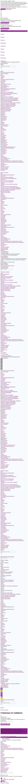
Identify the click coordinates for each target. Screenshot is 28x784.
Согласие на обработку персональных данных (11, 160)
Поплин (2, 123)
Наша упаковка (4, 159)
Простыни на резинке (6, 224)
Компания (3, 234)
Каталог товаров (4, 172)
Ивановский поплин (5, 191)
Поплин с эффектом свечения (8, 190)
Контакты (3, 250)
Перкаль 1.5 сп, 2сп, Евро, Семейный (9, 184)
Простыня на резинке (6, 214)
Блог (2, 155)
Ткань (2, 193)
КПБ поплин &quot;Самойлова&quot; (9, 186)
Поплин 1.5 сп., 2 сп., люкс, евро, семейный (10, 102)
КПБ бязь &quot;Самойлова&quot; (8, 178)
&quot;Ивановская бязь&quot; (7, 174)
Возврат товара (4, 169)
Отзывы (2, 156)
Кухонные (3, 216)
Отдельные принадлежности (7, 198)
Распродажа (3, 226)
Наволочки (3, 149)
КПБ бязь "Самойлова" (6, 277)
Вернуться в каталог (5, 725)
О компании (3, 741)
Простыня (3, 208)
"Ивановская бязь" (5, 274)
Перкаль (2, 122)
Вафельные (3, 219)
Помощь (2, 245)
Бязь (2, 121)
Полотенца (3, 215)
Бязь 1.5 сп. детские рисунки (7, 180)
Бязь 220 (3, 195)
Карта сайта (3, 771)
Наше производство (5, 158)
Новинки (3, 223)
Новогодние (3, 152)
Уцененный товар (5, 231)
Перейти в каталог (5, 22)
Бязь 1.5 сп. (3, 91)
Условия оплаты (4, 167)
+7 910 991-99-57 (4, 684)
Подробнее (8, 9)
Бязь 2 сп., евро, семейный (7, 92)
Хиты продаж (4, 233)
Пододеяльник (4, 205)
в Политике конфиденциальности (14, 7)
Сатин (2, 204)
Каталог (2, 751)
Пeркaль (2, 183)
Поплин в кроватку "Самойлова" (8, 103)
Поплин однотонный (5, 192)
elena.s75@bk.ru (4, 63)
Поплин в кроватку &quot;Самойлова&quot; (11, 188)
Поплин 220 (3, 197)
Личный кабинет (4, 687)
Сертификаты (4, 157)
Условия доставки (5, 166)
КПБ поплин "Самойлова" (6, 284)
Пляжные (3, 217)
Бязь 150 (2, 194)
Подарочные (4, 221)
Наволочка (3, 199)
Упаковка (3, 222)
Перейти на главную (5, 724)
